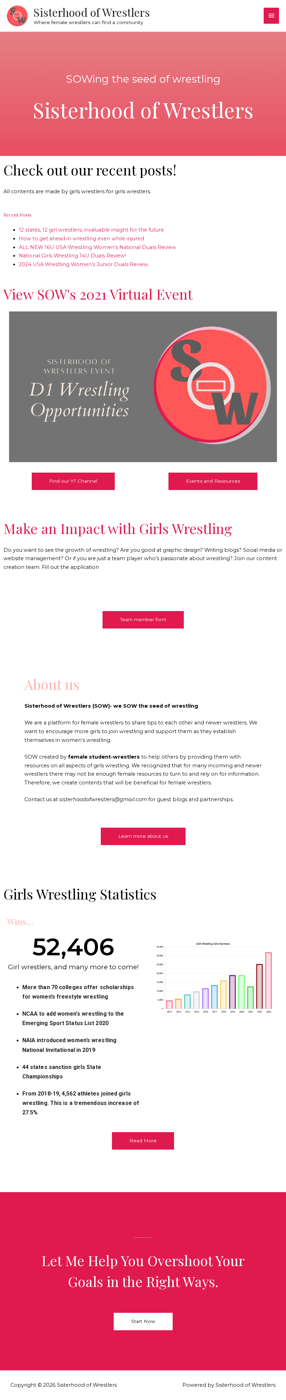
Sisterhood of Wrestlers (91, 12)
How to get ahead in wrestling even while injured (81, 238)
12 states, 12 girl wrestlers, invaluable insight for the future (91, 230)
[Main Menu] (271, 16)
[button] (73, 481)
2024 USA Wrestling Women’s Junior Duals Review (83, 264)
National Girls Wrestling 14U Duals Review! (72, 256)
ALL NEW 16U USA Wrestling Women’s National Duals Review (97, 247)
